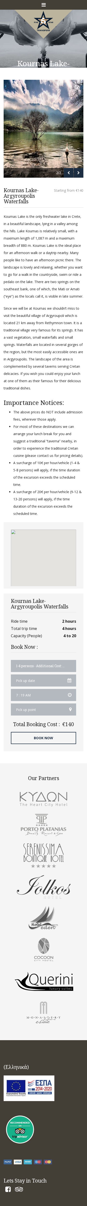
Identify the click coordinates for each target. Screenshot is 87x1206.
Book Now (43, 738)
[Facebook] (8, 1190)
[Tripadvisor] (19, 1190)
